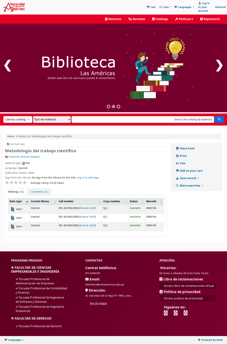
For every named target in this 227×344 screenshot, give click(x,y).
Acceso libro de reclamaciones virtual (189, 286)
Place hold (186, 148)
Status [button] (134, 201)
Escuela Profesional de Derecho (40, 326)
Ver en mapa (98, 303)
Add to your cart (191, 171)
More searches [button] (190, 186)
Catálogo (161, 19)
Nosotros (114, 19)
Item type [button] (16, 201)
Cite (182, 163)
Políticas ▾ (185, 19)
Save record (188, 178)
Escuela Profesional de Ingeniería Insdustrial (40, 309)
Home (10, 136)
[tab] (39, 191)
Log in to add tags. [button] (88, 178)
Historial (220, 7)
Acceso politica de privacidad (183, 298)
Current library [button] (40, 201)
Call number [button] (66, 201)
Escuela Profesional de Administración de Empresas (35, 281)
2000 (31, 173)
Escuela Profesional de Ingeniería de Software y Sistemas (40, 299)
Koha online (72, 7)
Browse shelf (87, 208)
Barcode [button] (151, 201)
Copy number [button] (111, 201)
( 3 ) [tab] (16, 192)
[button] (151, 7)
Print (183, 156)
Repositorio (211, 19)
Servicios (138, 19)
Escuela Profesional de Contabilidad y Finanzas (41, 290)
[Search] (219, 119)
